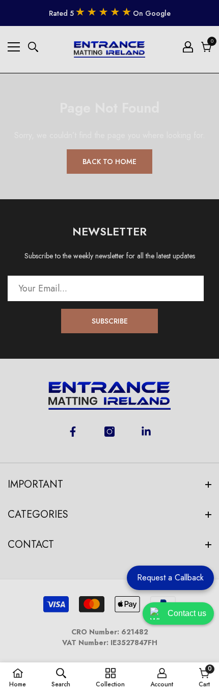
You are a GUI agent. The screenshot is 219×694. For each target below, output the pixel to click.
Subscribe (110, 321)
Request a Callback (170, 577)
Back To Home (109, 161)
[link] (60, 677)
